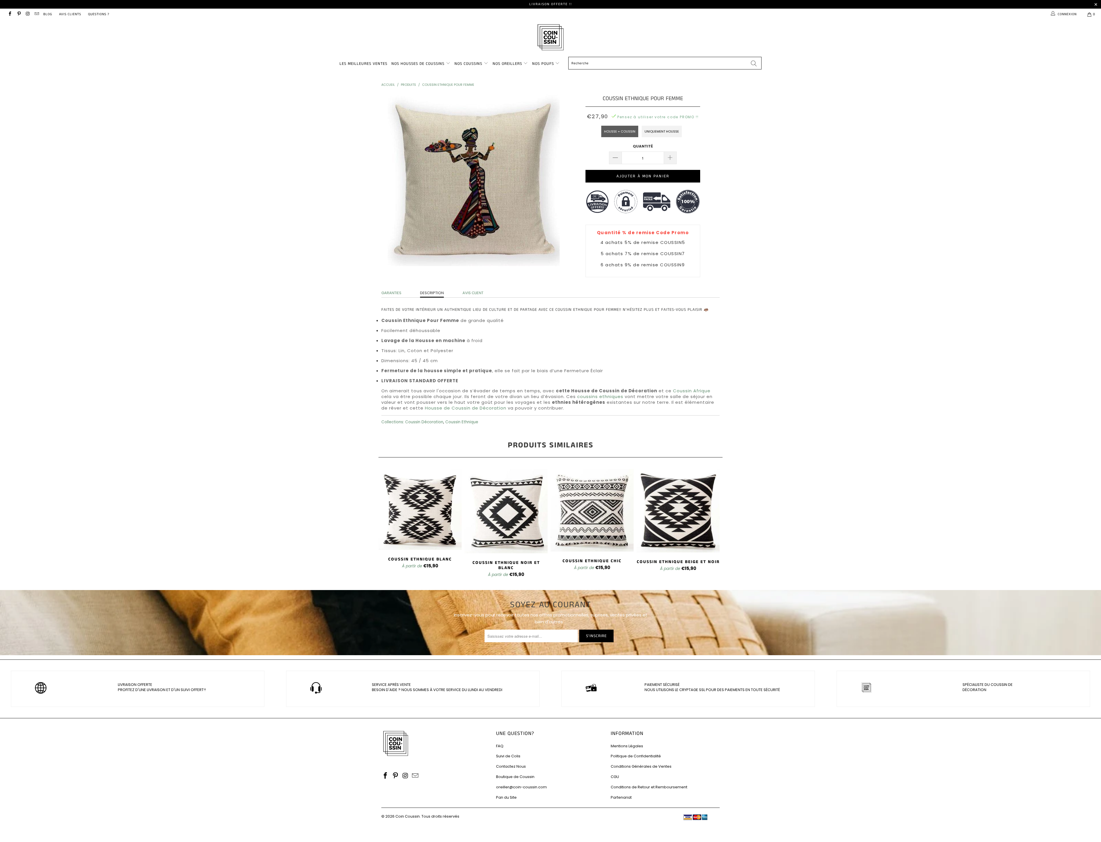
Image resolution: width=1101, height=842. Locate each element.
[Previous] (386, 524)
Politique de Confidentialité (636, 756)
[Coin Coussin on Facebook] (9, 14)
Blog (47, 14)
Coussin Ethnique (461, 422)
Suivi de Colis (508, 756)
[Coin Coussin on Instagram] (27, 14)
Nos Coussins (468, 64)
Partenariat (621, 797)
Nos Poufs (543, 64)
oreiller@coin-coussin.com (521, 787)
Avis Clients (70, 14)
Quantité (643, 146)
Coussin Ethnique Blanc (420, 509)
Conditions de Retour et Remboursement (649, 787)
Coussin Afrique (691, 391)
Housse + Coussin (619, 131)
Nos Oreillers (507, 64)
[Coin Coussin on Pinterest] (18, 14)
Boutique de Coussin (515, 776)
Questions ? (98, 14)
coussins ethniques (600, 396)
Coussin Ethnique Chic (592, 510)
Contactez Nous (511, 766)
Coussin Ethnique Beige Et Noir (678, 511)
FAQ (499, 746)
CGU (615, 776)
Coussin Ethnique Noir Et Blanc (506, 511)
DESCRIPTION (432, 293)
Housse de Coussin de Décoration (465, 408)
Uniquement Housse (662, 131)
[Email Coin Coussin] (36, 14)
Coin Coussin (407, 816)
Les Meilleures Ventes (363, 64)
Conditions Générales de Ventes (641, 766)
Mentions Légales (627, 746)
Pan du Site (506, 797)
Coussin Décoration (424, 422)
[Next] (714, 524)
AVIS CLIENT (472, 293)
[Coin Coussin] (550, 38)
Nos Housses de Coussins (417, 64)
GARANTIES (391, 293)
